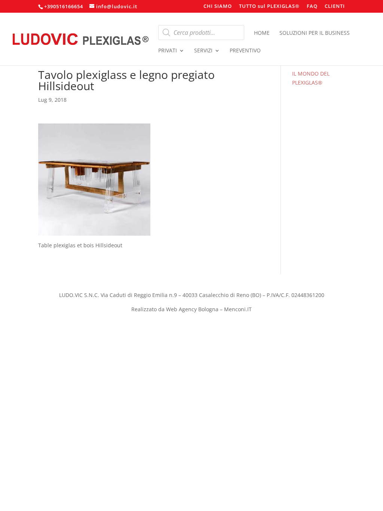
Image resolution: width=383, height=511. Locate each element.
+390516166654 (63, 6)
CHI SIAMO (217, 6)
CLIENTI (335, 6)
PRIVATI (167, 51)
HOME (262, 33)
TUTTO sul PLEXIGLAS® (269, 6)
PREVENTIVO (245, 51)
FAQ (312, 6)
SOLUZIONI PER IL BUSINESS (314, 33)
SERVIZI (203, 51)
